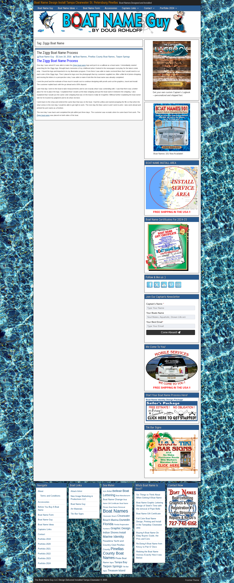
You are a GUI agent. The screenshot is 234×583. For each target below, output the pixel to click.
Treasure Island (116, 570)
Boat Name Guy (45, 8)
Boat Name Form (91, 8)
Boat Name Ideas (66, 8)
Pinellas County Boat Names (101, 56)
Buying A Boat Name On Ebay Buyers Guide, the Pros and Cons (147, 535)
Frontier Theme (192, 580)
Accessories (111, 8)
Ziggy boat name (79, 65)
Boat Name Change (113, 499)
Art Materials (76, 509)
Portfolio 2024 (167, 8)
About (40, 491)
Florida (108, 524)
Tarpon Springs (123, 56)
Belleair (117, 491)
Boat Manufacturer (123, 496)
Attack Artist (76, 491)
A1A (104, 491)
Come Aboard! (169, 332)
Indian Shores (111, 532)
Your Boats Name (155, 313)
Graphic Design (120, 528)
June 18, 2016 (64, 56)
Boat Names (81, 56)
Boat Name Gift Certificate (148, 513)
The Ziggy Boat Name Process (57, 53)
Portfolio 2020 (44, 544)
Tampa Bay (120, 562)
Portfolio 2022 (44, 553)
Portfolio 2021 (44, 549)
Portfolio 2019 (44, 539)
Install (122, 532)
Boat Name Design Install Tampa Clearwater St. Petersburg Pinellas (76, 2)
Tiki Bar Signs (77, 514)
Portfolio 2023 (44, 558)
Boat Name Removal (117, 507)
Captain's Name (155, 304)
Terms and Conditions (50, 496)
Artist (109, 491)
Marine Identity (113, 536)
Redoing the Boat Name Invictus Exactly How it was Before (149, 554)
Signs (112, 562)
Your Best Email (154, 322)
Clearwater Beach (110, 516)
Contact (148, 8)
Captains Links (129, 8)
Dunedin (124, 519)
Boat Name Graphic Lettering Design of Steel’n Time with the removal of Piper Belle (149, 505)
